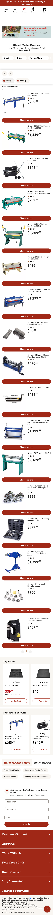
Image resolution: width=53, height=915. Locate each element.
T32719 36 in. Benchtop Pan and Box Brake (38, 192)
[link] (10, 48)
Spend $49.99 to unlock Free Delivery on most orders (26, 1)
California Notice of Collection (32, 908)
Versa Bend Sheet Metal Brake (38, 94)
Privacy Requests (8, 910)
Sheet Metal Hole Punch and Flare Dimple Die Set (38, 488)
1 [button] (26, 652)
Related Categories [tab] (17, 762)
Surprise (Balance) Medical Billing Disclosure (18, 904)
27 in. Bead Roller (38, 388)
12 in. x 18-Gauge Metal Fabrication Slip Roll (38, 356)
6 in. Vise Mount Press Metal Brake (37, 323)
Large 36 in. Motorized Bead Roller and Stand (37, 553)
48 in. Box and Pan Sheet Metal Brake (38, 291)
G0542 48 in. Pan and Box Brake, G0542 (38, 225)
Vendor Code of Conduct (11, 908)
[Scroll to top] (47, 909)
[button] (31, 4)
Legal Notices (28, 900)
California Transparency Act (12, 900)
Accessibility (39, 900)
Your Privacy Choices (21, 898)
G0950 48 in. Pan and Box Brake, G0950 (38, 127)
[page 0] (23, 652)
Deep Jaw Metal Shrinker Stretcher (38, 620)
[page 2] (30, 652)
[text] (27, 50)
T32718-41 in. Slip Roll (39, 453)
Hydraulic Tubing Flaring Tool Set (38, 520)
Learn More (25, 4)
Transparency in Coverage (11, 906)
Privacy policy (7, 898)
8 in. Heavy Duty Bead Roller (37, 160)
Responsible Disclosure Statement (14, 902)
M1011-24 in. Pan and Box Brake (38, 258)
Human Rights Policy (29, 906)
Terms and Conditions (41, 898)
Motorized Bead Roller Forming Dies (37, 585)
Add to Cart (16, 701)
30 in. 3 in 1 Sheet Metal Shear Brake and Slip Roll (38, 422)
